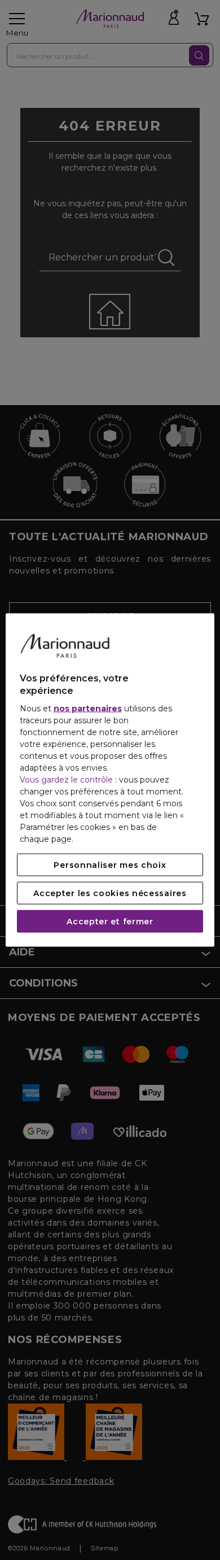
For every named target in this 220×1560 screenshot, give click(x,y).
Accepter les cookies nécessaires (109, 893)
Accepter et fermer (110, 921)
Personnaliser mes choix (110, 865)
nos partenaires (88, 708)
